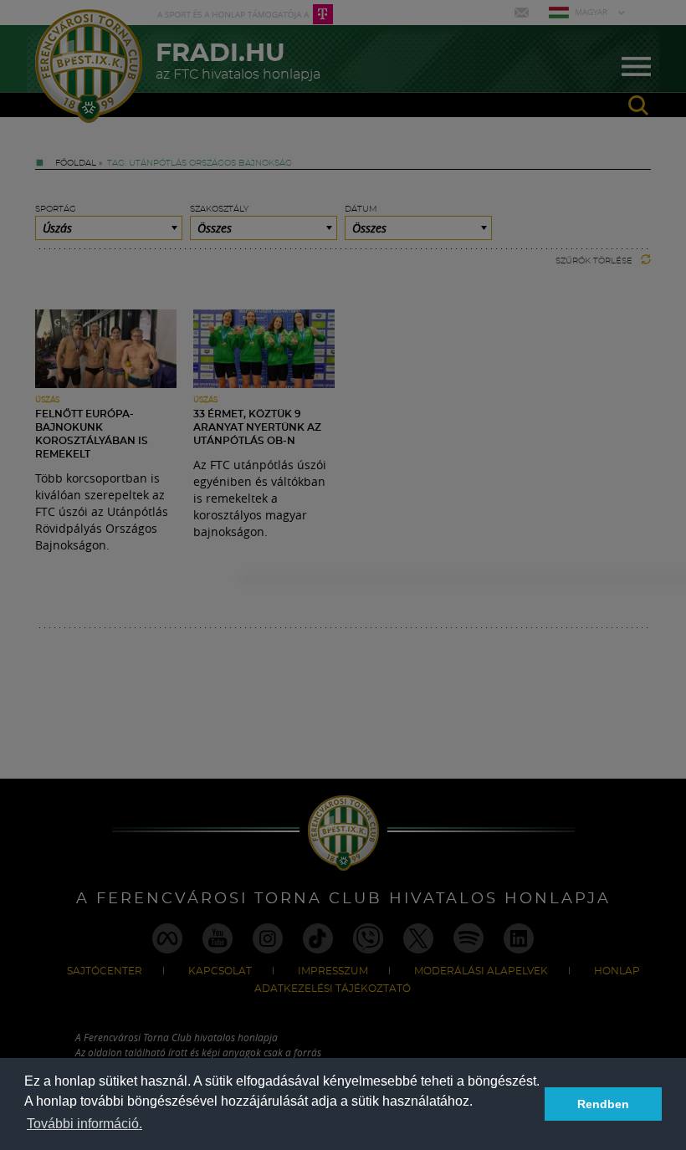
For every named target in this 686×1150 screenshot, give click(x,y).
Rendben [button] (603, 1104)
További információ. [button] (84, 1124)
